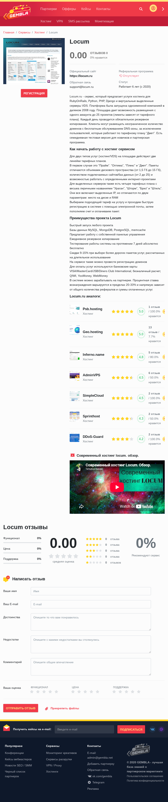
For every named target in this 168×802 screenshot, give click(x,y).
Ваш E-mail (10, 604)
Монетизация (104, 21)
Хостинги (52, 771)
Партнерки (48, 9)
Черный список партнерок (15, 774)
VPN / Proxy (54, 765)
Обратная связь (98, 770)
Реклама (93, 788)
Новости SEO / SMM (18, 765)
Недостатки (11, 639)
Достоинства (11, 617)
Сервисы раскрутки (59, 759)
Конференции (14, 753)
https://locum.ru (81, 76)
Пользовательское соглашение (145, 776)
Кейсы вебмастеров (18, 759)
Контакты (103, 9)
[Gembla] (16, 12)
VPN (60, 21)
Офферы (69, 9)
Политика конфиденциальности (145, 780)
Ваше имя (10, 591)
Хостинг (45, 21)
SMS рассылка (79, 21)
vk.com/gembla (102, 776)
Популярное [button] (14, 746)
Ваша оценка (12, 687)
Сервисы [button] (52, 746)
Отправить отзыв (20, 708)
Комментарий (12, 662)
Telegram (98, 782)
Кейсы (86, 9)
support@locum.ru (82, 86)
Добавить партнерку (100, 763)
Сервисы (24, 32)
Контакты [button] (94, 746)
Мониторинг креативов (61, 753)
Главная (8, 32)
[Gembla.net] (146, 750)
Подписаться (131, 729)
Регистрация (34, 93)
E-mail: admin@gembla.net (100, 755)
